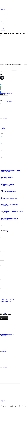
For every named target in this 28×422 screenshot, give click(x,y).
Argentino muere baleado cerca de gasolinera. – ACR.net (6, 301)
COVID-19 (3, 28)
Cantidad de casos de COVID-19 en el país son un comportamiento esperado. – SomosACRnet (9, 204)
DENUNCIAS (2, 29)
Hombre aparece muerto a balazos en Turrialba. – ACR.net (6, 141)
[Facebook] (14, 83)
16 (1, 178)
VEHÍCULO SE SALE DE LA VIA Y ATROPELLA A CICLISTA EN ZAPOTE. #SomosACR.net (8, 191)
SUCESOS (2, 27)
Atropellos (3, 23)
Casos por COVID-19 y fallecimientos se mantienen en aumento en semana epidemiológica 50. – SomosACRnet (11, 229)
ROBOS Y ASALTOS (3, 30)
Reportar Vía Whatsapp (3, 400)
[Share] (14, 92)
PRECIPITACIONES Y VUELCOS (5, 26)
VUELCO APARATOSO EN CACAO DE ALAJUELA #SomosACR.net (6, 93)
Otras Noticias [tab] (3, 128)
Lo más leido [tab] (2, 127)
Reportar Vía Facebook (3, 9)
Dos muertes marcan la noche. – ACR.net (4, 117)
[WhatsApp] (14, 86)
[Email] (14, 88)
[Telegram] (14, 90)
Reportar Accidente (3, 8)
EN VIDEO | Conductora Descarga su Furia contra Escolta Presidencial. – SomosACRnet (9, 198)
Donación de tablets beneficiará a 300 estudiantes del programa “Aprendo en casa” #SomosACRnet (10, 170)
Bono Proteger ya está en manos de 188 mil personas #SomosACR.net (7, 184)
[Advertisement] (14, 4)
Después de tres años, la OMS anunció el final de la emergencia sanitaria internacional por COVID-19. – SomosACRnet (12, 211)
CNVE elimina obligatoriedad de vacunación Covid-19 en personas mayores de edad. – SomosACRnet (10, 218)
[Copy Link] (14, 89)
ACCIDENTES (2, 22)
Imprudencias (3, 24)
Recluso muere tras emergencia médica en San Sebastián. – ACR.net (7, 300)
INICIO (1, 21)
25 (1, 171)
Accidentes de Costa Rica (3, 80)
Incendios (3, 25)
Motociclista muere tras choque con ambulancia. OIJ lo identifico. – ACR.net (7, 101)
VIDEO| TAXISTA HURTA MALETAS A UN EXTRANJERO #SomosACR (7, 177)
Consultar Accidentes (3, 401)
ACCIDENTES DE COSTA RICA (11, 16)
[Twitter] (14, 85)
